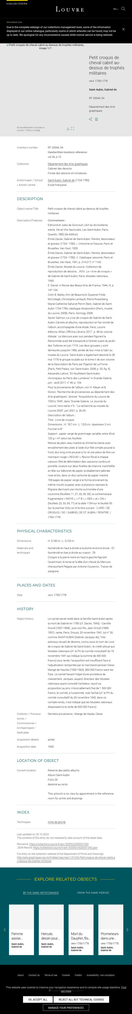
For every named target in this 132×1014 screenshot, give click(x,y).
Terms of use (50, 975)
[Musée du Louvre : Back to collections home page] (69, 9)
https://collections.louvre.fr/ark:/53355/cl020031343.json (65, 847)
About (21, 975)
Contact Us (34, 975)
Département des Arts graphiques (68, 163)
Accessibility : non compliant (101, 975)
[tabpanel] (66, 929)
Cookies (66, 975)
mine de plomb (57, 822)
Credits (78, 975)
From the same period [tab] (93, 892)
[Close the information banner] (123, 29)
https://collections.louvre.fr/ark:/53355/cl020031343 (59, 844)
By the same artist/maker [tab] (41, 892)
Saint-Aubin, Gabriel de (103, 89)
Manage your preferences (66, 1007)
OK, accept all (37, 999)
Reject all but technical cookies (81, 999)
